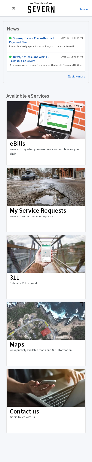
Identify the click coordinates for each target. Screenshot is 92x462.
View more (78, 76)
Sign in (83, 9)
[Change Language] (14, 9)
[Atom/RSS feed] (70, 74)
